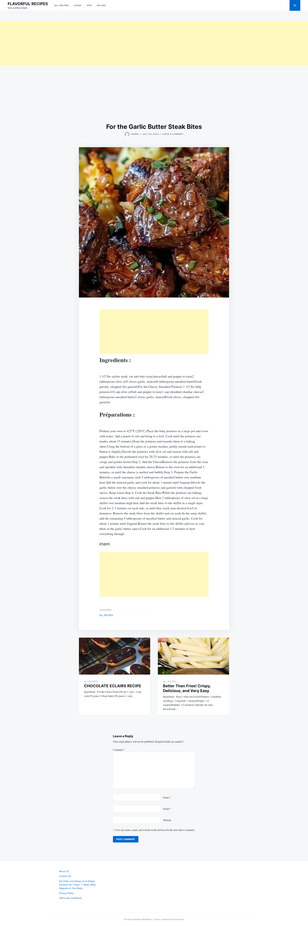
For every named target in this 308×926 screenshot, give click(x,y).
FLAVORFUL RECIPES (28, 3)
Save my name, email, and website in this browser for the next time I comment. (155, 830)
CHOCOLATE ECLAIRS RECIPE (112, 686)
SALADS (101, 5)
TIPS (89, 5)
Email (167, 808)
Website (167, 820)
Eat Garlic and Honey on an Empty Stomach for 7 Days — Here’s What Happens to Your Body (77, 885)
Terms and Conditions (70, 898)
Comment (119, 749)
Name (167, 797)
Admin (134, 134)
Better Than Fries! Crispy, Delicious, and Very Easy (187, 688)
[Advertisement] (96, 43)
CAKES (77, 5)
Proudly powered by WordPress (138, 919)
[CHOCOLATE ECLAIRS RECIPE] (114, 656)
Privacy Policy (66, 893)
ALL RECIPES (61, 5)
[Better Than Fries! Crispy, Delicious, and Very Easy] (193, 656)
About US (64, 871)
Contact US (65, 876)
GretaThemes (178, 919)
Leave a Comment (173, 134)
